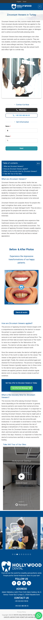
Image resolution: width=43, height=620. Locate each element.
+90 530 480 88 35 (21, 606)
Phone (8, 136)
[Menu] (39, 6)
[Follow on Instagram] (19, 583)
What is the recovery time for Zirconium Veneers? (20, 171)
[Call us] (29, 583)
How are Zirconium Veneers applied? (16, 169)
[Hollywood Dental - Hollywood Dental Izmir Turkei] (22, 7)
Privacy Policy (21, 612)
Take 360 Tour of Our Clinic (13, 174)
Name (8, 126)
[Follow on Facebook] (14, 583)
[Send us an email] (24, 583)
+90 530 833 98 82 (21, 601)
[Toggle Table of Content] (37, 163)
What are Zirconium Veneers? (14, 166)
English (19, 1)
